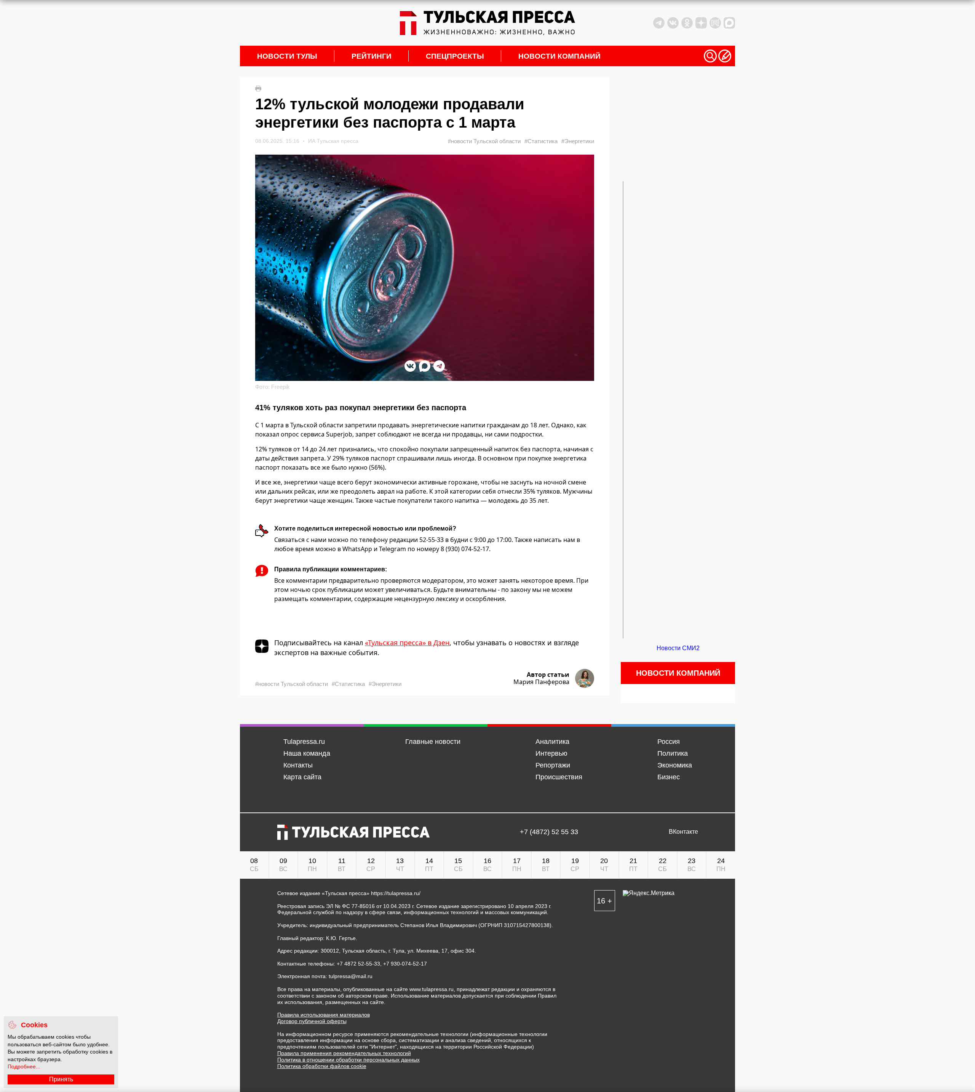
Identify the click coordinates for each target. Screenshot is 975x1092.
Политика (672, 753)
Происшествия (558, 777)
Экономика (674, 765)
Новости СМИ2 (678, 648)
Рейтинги (372, 56)
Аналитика (552, 741)
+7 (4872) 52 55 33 (549, 832)
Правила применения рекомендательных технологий (344, 1053)
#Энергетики (577, 141)
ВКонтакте (683, 832)
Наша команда (306, 753)
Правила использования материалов (323, 1015)
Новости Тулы (287, 56)
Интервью (551, 753)
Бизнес (668, 777)
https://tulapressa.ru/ (395, 893)
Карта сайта (302, 777)
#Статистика (541, 141)
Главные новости (432, 741)
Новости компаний (559, 56)
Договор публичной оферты (312, 1021)
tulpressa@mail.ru (350, 976)
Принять (61, 1079)
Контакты (298, 765)
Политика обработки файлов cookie (321, 1066)
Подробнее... (24, 1066)
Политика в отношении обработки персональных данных (348, 1060)
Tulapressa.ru (304, 741)
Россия (668, 741)
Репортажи (552, 765)
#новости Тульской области (484, 141)
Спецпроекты (455, 56)
